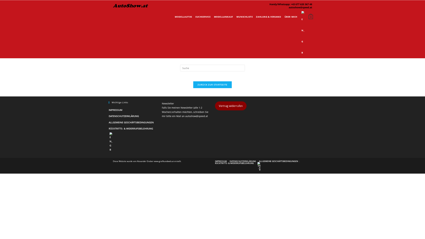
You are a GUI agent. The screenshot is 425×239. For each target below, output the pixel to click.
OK (411, 11)
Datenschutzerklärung (124, 116)
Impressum (115, 110)
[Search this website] (212, 67)
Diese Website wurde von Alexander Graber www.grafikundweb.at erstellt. (147, 161)
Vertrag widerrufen (231, 106)
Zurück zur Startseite (212, 84)
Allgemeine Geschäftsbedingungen (131, 122)
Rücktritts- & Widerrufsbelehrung (131, 128)
